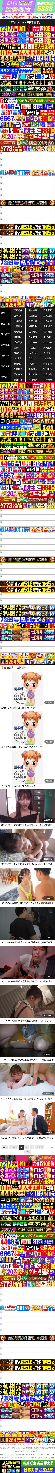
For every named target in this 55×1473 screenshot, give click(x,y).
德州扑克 (47, 342)
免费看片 (18, 364)
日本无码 (47, 310)
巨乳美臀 (47, 321)
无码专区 (5, 366)
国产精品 (18, 310)
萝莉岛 (47, 358)
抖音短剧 (18, 353)
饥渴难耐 (33, 332)
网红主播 (33, 310)
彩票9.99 (18, 348)
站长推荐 (5, 334)
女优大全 (33, 358)
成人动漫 (47, 316)
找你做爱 (47, 332)
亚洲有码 (18, 316)
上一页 (14, 1147)
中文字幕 (33, 321)
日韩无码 (47, 380)
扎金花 (33, 348)
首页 (5, 1147)
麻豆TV (32, 353)
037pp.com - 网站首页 (24, 22)
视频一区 (5, 313)
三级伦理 (18, 321)
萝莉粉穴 (33, 369)
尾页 (27, 1151)
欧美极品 (33, 316)
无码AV (5, 356)
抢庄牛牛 (33, 342)
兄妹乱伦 (33, 374)
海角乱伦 (47, 364)
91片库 (18, 358)
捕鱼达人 (18, 342)
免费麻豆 (18, 369)
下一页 (39, 1147)
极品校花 (18, 380)
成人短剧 (47, 374)
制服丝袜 (33, 326)
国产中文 (18, 374)
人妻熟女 (18, 326)
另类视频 (47, 326)
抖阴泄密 (47, 369)
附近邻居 (18, 332)
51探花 (47, 353)
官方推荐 (5, 345)
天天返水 (47, 348)
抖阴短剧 (33, 380)
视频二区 (5, 324)
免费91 (33, 364)
